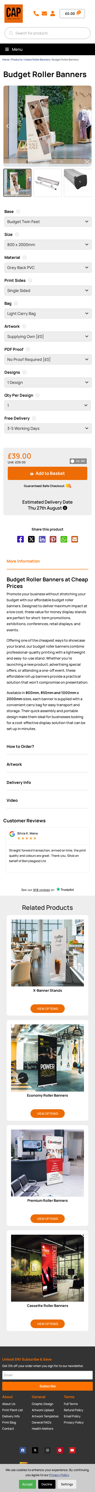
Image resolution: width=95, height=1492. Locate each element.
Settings (67, 1484)
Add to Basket (50, 473)
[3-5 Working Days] (48, 428)
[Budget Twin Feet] (48, 222)
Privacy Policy (59, 1475)
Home (5, 59)
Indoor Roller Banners (37, 59)
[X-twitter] (35, 1450)
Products (16, 59)
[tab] (47, 561)
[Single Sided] (48, 291)
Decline (47, 1484)
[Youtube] (72, 1450)
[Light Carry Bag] (48, 313)
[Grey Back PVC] (48, 268)
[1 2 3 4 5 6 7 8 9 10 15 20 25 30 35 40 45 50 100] (47, 405)
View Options (47, 1009)
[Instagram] (47, 1450)
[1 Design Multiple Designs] (48, 382)
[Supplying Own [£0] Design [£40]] (48, 336)
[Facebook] (23, 1450)
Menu (17, 49)
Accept (27, 1484)
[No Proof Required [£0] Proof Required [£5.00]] (48, 359)
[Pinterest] (60, 1450)
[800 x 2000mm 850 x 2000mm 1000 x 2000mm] (48, 245)
